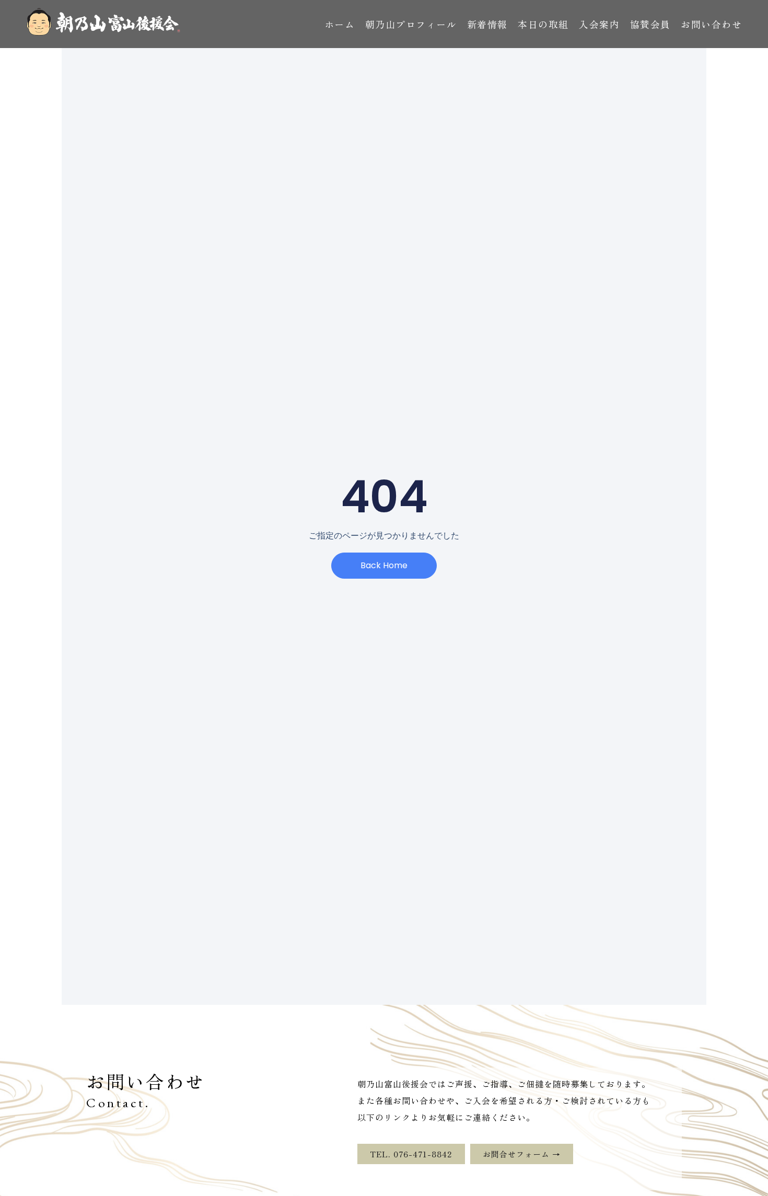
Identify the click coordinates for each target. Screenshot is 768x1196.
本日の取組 (543, 24)
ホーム (339, 24)
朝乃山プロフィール (411, 24)
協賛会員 (650, 24)
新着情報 (487, 24)
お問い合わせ (711, 24)
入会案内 (599, 24)
